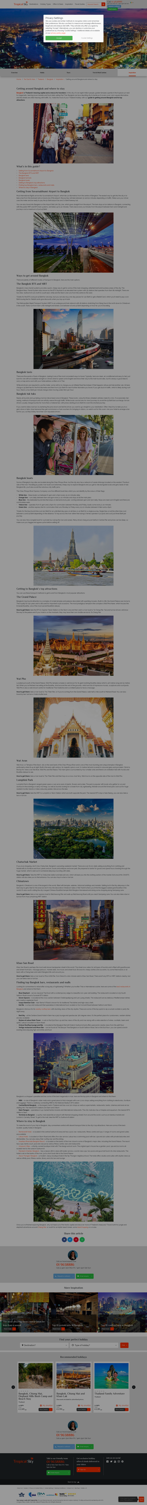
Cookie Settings (87, 38)
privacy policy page (58, 33)
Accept (59, 38)
